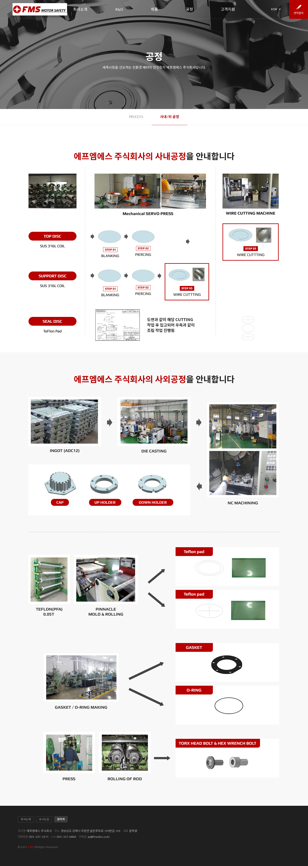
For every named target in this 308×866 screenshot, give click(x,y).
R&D (119, 9)
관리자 (61, 819)
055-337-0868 (66, 836)
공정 (189, 9)
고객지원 (228, 9)
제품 (154, 9)
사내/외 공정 (169, 117)
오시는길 (44, 819)
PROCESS (136, 117)
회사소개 (80, 9)
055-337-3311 (38, 836)
